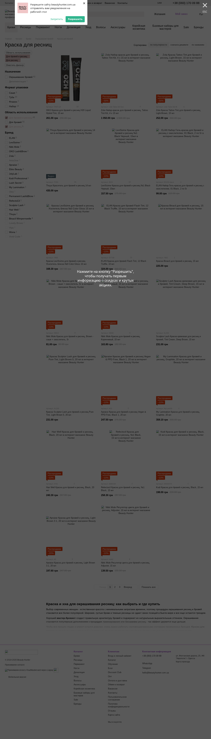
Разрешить (75, 19)
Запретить (56, 19)
